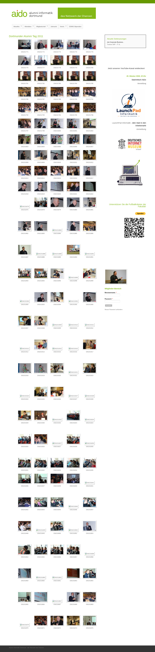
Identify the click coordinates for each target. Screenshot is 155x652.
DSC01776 (24, 68)
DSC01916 (73, 352)
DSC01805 (57, 146)
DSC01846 (73, 509)
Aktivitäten (27, 26)
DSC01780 (89, 68)
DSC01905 (73, 304)
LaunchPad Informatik (121, 123)
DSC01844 (57, 509)
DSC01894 (41, 281)
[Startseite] (52, 18)
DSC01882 (24, 233)
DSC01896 (57, 281)
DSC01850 (57, 533)
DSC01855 (41, 557)
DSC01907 (24, 328)
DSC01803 (24, 146)
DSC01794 (57, 115)
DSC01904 (57, 304)
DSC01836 (24, 486)
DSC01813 (24, 178)
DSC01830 (89, 446)
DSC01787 (41, 99)
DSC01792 (24, 115)
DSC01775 (89, 52)
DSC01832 (41, 470)
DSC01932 (57, 423)
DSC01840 (73, 486)
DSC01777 (41, 68)
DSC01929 (24, 423)
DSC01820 (57, 194)
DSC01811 (73, 162)
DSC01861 (57, 580)
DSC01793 (41, 115)
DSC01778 (57, 68)
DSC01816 (73, 178)
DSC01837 (41, 486)
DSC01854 (24, 557)
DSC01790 (73, 99)
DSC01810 (57, 162)
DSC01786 (24, 99)
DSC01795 (73, 115)
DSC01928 (89, 399)
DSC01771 (24, 52)
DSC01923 (89, 375)
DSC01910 (73, 328)
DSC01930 (41, 423)
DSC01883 (41, 233)
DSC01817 (89, 178)
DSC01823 (73, 423)
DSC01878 (41, 210)
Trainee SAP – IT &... (114, 44)
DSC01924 (24, 399)
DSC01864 (89, 580)
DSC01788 (57, 99)
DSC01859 (24, 580)
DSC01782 (41, 83)
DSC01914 (41, 352)
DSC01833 (57, 470)
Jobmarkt (54, 26)
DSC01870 (24, 628)
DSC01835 (89, 470)
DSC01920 (57, 375)
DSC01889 (57, 257)
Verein (61, 26)
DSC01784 (73, 83)
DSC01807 (89, 146)
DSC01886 (89, 233)
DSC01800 (57, 131)
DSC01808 (24, 162)
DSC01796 (89, 115)
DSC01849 (41, 533)
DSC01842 (24, 509)
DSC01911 (89, 328)
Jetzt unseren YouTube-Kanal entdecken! (126, 68)
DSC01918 (24, 375)
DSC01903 (41, 304)
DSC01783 (57, 83)
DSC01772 (41, 52)
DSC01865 (24, 604)
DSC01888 (41, 257)
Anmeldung (141, 84)
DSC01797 (24, 131)
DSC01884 (57, 233)
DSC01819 (41, 194)
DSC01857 (73, 557)
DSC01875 (89, 628)
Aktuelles (16, 26)
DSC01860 (41, 580)
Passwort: (109, 299)
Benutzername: (111, 292)
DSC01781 (24, 83)
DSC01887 (24, 257)
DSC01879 (57, 210)
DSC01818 (24, 194)
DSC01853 (89, 533)
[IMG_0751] (116, 284)
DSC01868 (73, 604)
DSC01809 (41, 162)
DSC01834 (73, 470)
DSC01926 (57, 399)
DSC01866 (41, 604)
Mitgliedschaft (40, 26)
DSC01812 (89, 162)
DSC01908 (41, 328)
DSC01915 (57, 352)
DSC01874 (73, 628)
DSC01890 (73, 257)
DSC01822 (89, 194)
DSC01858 (89, 557)
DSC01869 (89, 604)
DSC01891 (89, 257)
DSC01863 (73, 580)
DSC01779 (73, 68)
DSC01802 (89, 131)
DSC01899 (89, 281)
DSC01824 (89, 423)
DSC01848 (24, 533)
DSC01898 (73, 281)
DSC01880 (73, 210)
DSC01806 (73, 146)
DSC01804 (41, 146)
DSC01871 (41, 628)
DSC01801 (73, 131)
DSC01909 (57, 328)
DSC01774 (73, 52)
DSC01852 (73, 533)
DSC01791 (89, 99)
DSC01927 (73, 399)
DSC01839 (57, 486)
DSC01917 (89, 352)
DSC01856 (57, 557)
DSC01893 (24, 281)
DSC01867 (57, 604)
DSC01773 (57, 52)
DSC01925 (41, 399)
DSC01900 (24, 304)
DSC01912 (24, 352)
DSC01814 (41, 178)
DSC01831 (24, 470)
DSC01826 (41, 446)
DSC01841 (89, 486)
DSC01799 (41, 131)
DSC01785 (89, 83)
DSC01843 (41, 509)
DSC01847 (89, 509)
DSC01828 (73, 446)
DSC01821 (73, 194)
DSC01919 (41, 375)
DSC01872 (57, 628)
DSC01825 (24, 446)
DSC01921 (73, 375)
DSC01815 (57, 178)
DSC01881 (89, 210)
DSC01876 (24, 210)
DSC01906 (89, 304)
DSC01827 (57, 446)
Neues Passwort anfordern (114, 309)
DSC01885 (73, 233)
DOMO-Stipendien (75, 26)
